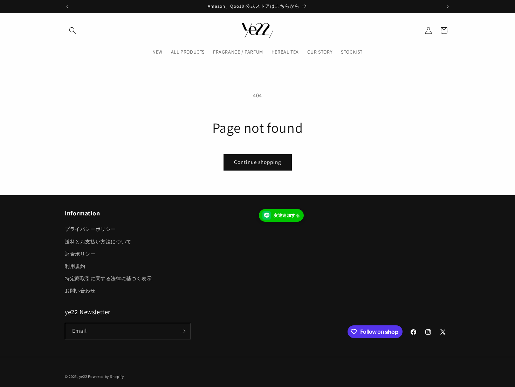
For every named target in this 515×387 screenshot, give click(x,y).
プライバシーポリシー (90, 229)
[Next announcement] (447, 6)
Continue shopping (257, 162)
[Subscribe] (183, 331)
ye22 (83, 376)
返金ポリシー (80, 254)
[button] (72, 30)
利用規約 (75, 266)
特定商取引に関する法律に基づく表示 (108, 278)
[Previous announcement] (67, 6)
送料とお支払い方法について (98, 242)
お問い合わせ (80, 291)
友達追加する (287, 215)
